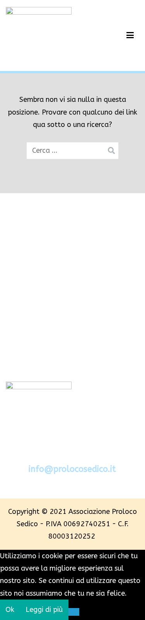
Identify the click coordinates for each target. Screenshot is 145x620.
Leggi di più (44, 609)
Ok (9, 609)
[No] (74, 612)
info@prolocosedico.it (72, 469)
